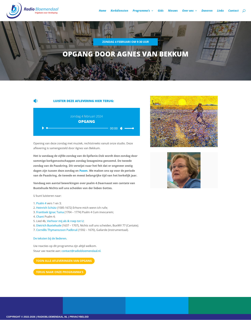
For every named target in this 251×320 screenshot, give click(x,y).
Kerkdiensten (119, 10)
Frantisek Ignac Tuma (50, 212)
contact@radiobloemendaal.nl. (81, 251)
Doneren (207, 10)
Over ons (188, 10)
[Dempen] (121, 128)
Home (102, 10)
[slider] (128, 128)
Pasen (83, 171)
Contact (233, 10)
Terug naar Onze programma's (59, 272)
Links (220, 10)
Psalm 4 (41, 203)
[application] (86, 128)
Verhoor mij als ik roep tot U (65, 221)
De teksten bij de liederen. (50, 238)
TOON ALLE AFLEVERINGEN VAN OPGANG (64, 261)
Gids (161, 10)
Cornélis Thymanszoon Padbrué (57, 230)
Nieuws (173, 10)
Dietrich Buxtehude (48, 225)
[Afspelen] (43, 128)
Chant (40, 216)
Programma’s (141, 10)
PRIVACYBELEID (79, 316)
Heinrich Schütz (46, 208)
